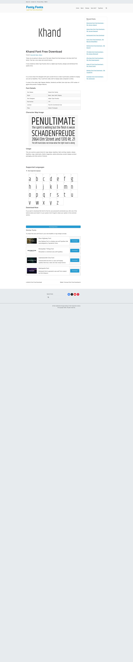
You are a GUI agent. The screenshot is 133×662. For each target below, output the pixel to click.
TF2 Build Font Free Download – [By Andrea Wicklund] (95, 53)
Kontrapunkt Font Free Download (95, 35)
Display (87, 8)
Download (74, 241)
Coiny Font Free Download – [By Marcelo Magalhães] (95, 40)
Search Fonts (50, 294)
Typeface (100, 8)
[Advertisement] (53, 71)
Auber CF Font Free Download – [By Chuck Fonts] (95, 65)
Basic (82, 8)
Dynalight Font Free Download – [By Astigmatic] (95, 77)
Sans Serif (93, 8)
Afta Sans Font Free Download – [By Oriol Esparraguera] (95, 59)
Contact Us (33, 1)
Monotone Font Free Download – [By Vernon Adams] (95, 24)
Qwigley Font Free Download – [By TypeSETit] (96, 71)
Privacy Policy (40, 1)
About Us (28, 1)
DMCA (45, 1)
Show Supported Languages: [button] (34, 170)
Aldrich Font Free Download (34, 282)
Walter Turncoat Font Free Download (70, 282)
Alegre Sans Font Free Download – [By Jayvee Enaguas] (96, 30)
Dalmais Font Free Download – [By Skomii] (96, 46)
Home (77, 8)
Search (48, 297)
